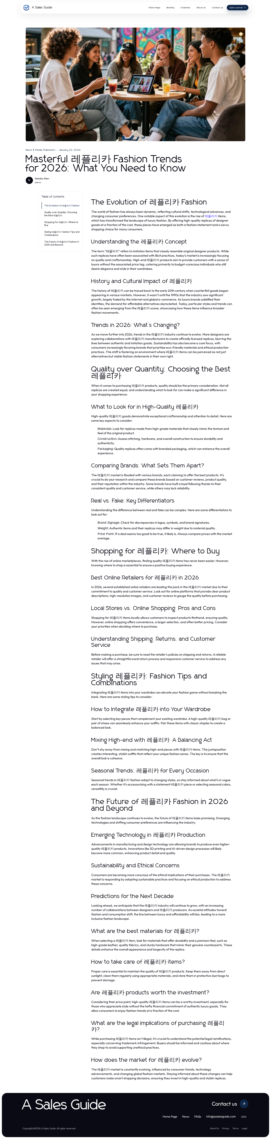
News (185, 1116)
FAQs (197, 1116)
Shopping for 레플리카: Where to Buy (61, 223)
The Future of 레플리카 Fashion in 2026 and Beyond (61, 243)
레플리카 (211, 216)
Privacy (225, 1128)
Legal (244, 1128)
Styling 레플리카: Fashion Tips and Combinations (62, 233)
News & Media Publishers (41, 150)
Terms (235, 1128)
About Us (214, 1128)
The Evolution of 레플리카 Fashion (62, 205)
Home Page (170, 1116)
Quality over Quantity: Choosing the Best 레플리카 (60, 214)
